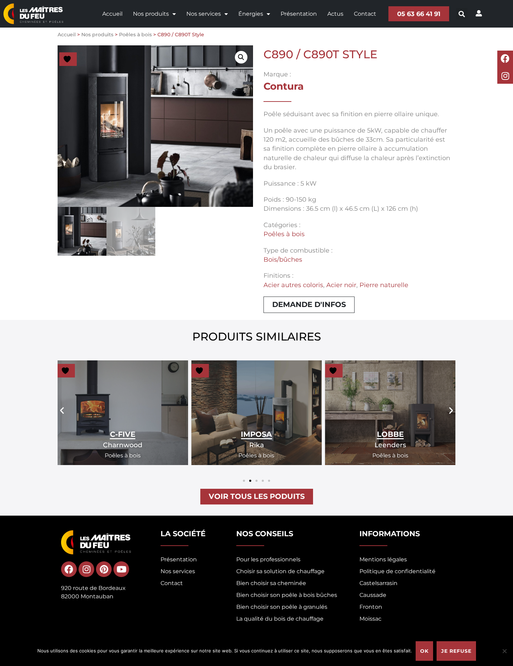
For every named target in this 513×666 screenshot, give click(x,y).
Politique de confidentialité (397, 571)
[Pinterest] (104, 569)
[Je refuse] (504, 651)
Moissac (370, 618)
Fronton (370, 607)
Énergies (250, 13)
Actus (335, 13)
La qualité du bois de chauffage (280, 618)
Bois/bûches (282, 259)
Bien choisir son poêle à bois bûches (286, 595)
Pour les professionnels (268, 559)
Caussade (372, 595)
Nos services (203, 13)
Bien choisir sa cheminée (271, 583)
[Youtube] (121, 569)
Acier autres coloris (293, 285)
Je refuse (456, 651)
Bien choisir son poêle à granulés (281, 607)
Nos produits (151, 13)
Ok (424, 651)
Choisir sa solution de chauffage (280, 571)
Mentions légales (383, 559)
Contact (365, 13)
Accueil (112, 13)
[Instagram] (505, 76)
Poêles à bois (135, 34)
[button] (462, 14)
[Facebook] (505, 58)
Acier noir (341, 285)
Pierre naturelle (383, 285)
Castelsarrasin (378, 583)
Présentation (299, 13)
